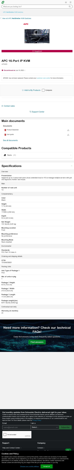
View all (16, 18)
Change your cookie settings (29, 466)
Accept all (46, 466)
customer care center (43, 78)
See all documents (10, 140)
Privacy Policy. (37, 420)
